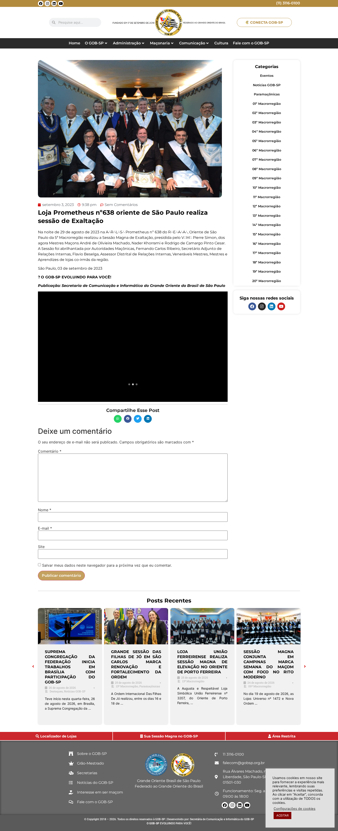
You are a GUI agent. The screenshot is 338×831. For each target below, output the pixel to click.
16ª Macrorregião (267, 244)
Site (41, 546)
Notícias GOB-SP (267, 85)
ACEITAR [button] (282, 815)
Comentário (49, 451)
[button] (118, 419)
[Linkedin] (54, 3)
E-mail (45, 528)
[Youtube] (60, 3)
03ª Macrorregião (266, 122)
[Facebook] (40, 3)
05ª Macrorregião (266, 141)
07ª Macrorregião (266, 159)
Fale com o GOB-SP (251, 43)
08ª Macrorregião (266, 169)
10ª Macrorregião (267, 188)
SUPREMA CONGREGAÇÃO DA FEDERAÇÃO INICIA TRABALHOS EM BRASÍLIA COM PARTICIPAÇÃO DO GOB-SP (70, 667)
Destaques (56, 691)
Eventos (266, 76)
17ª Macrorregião (267, 253)
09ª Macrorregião (266, 178)
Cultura (221, 43)
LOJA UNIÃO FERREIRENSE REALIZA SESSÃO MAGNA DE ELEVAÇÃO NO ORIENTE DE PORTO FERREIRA (202, 661)
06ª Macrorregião (266, 150)
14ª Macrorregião (266, 225)
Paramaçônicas (267, 94)
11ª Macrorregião (266, 197)
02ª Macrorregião (266, 113)
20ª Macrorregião (266, 281)
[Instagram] (47, 3)
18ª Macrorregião (267, 262)
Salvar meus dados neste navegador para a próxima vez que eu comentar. (107, 565)
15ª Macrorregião (267, 234)
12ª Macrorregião (267, 206)
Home (74, 43)
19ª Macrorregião (267, 271)
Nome (44, 510)
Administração (127, 43)
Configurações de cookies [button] (294, 809)
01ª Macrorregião (267, 104)
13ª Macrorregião (267, 216)
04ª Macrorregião (266, 131)
